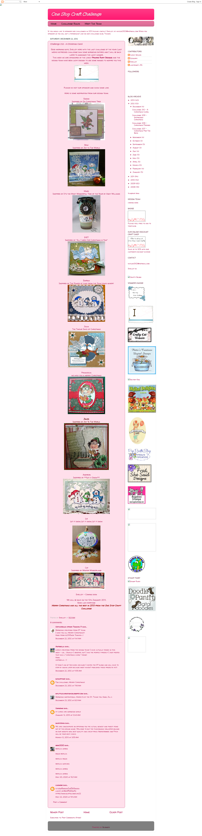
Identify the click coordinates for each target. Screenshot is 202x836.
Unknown (59, 708)
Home (54, 23)
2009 (133, 183)
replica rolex (61, 759)
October (136, 141)
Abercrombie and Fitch (108, 731)
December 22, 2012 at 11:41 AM (68, 638)
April (135, 161)
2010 (133, 180)
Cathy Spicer (135, 55)
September (137, 144)
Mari (86, 191)
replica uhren (62, 748)
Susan (86, 98)
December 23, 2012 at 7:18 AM (68, 685)
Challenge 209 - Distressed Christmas (139, 117)
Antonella (60, 646)
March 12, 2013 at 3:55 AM (67, 737)
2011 (133, 176)
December (137, 106)
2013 (133, 100)
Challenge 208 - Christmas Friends (141, 124)
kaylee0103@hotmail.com (127, 31)
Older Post (116, 812)
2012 (133, 103)
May (135, 158)
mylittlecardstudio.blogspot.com (69, 693)
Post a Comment (60, 802)
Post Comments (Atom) (71, 817)
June (135, 154)
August (136, 147)
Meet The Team (93, 23)
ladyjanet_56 (136, 65)
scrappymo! (60, 679)
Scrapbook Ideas (133, 193)
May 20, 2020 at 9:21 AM (66, 777)
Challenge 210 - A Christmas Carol (140, 110)
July (135, 151)
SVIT (86, 237)
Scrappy (133, 58)
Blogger (106, 827)
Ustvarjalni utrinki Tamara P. (69, 627)
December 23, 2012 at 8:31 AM (68, 700)
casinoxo (59, 785)
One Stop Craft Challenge (76, 14)
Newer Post (57, 812)
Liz (86, 518)
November (137, 137)
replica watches (62, 764)
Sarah (86, 280)
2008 (133, 187)
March (136, 165)
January (137, 172)
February (137, 168)
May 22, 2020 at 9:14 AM (66, 797)
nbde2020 (60, 745)
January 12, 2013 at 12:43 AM (68, 715)
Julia (86, 326)
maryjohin (60, 723)
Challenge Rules (70, 23)
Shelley (62, 617)
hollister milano (112, 729)
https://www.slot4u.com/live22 (68, 793)
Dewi (86, 145)
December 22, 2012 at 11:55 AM (69, 671)
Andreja (87, 474)
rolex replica (61, 753)
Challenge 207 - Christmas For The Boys (141, 130)
